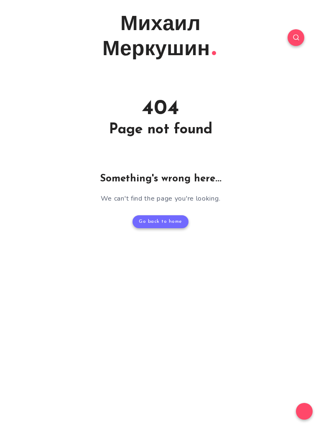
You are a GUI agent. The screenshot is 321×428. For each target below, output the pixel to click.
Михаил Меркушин (156, 37)
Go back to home (160, 221)
